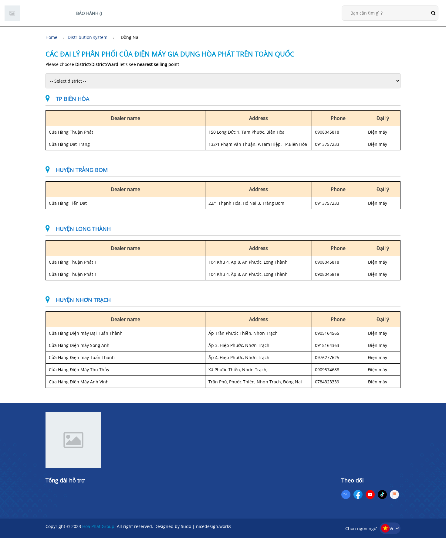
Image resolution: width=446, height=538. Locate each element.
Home (51, 37)
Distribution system (87, 37)
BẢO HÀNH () (89, 13)
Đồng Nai (130, 37)
